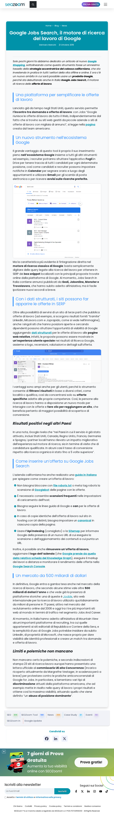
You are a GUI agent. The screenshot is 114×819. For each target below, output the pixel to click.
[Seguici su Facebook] (76, 791)
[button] (33, 4)
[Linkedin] (56, 739)
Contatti (28, 806)
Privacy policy (40, 806)
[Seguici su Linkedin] (88, 791)
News (64, 25)
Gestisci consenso (92, 806)
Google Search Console (29, 566)
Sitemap (74, 531)
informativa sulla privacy (48, 797)
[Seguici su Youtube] (100, 791)
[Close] (4, 751)
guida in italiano (86, 474)
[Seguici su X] (82, 791)
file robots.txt (62, 485)
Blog (57, 25)
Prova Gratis (91, 4)
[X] (64, 739)
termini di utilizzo (25, 797)
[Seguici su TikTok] (107, 791)
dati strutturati (42, 332)
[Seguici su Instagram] (94, 791)
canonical (84, 520)
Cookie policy (55, 806)
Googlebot (42, 489)
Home (48, 25)
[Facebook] (47, 739)
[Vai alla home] (16, 4)
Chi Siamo (18, 806)
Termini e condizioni (73, 806)
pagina (90, 124)
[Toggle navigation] (105, 4)
